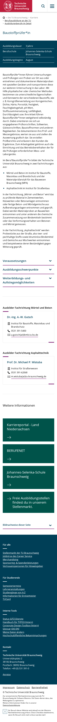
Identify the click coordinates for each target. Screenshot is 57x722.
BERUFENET (16, 450)
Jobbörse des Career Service (17, 556)
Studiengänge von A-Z (14, 592)
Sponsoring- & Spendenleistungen (20, 562)
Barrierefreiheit (40, 687)
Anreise (7, 674)
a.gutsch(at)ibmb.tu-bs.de (24, 334)
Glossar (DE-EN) (11, 628)
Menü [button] (52, 6)
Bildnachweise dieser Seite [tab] (17, 524)
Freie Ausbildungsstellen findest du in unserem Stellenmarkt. (31, 502)
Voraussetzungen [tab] (14, 261)
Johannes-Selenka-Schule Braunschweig (26, 474)
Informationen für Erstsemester (19, 595)
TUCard (7, 599)
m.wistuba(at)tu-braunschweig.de (28, 376)
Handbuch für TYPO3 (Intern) (18, 622)
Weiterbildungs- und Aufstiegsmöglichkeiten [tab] (18, 280)
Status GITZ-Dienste (13, 618)
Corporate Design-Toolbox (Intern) (21, 625)
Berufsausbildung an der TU (18, 20)
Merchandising (10, 559)
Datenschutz (23, 687)
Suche (43, 6)
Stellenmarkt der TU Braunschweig (21, 552)
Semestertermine (12, 585)
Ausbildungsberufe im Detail (18, 23)
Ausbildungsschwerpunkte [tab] (20, 269)
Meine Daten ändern (13, 632)
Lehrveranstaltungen (14, 589)
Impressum (9, 687)
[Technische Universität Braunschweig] (16, 6)
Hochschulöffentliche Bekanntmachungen (25, 635)
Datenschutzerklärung (11, 705)
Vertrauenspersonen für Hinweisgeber (23, 566)
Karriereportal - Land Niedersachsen (23, 426)
